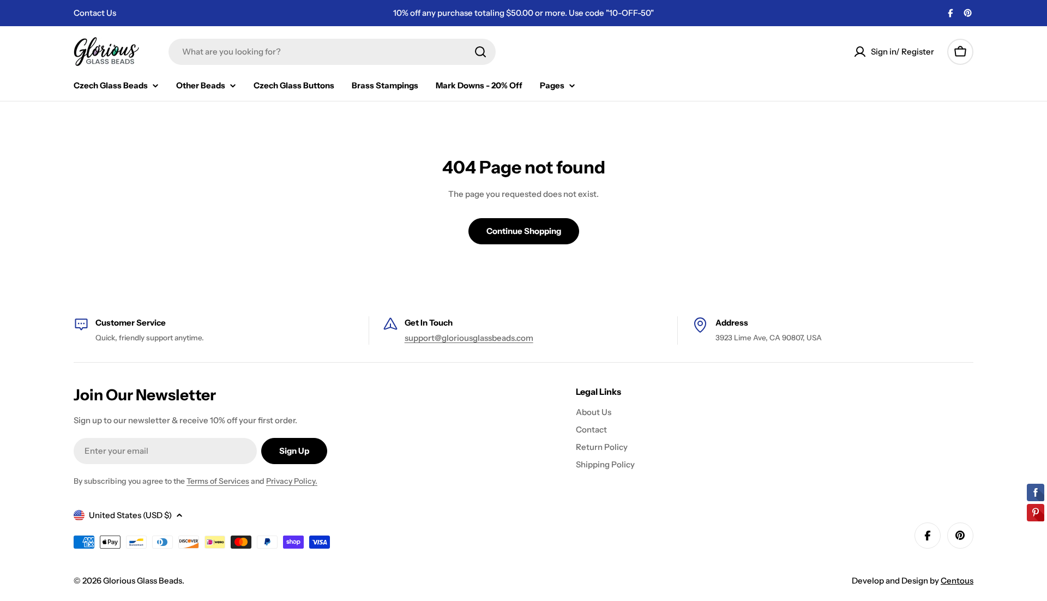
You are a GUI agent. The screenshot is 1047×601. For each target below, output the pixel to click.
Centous (957, 580)
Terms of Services (217, 481)
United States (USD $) (130, 515)
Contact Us (95, 13)
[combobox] (332, 52)
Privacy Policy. (291, 481)
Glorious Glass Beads (142, 580)
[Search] (480, 51)
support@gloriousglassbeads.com (469, 338)
